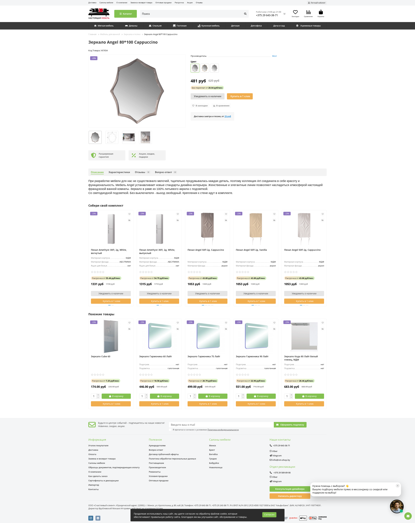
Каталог (127, 13)
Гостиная (181, 25)
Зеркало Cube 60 (100, 356)
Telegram (277, 455)
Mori (274, 55)
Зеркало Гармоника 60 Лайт (155, 356)
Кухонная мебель (211, 25)
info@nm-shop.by (281, 459)
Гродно (213, 458)
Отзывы (199, 2)
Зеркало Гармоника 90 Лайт (252, 356)
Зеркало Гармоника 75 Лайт (204, 356)
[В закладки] (129, 214)
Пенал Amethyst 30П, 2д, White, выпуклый (157, 251)
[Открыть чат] (397, 506)
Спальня (157, 25)
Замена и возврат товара (141, 2)
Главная (92, 34)
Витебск (213, 454)
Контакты (93, 489)
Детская (235, 25)
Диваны (133, 25)
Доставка (92, 2)
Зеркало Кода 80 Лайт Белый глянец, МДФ (301, 358)
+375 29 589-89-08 (281, 472)
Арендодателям (157, 445)
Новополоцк (215, 467)
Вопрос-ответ (165, 172)
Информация (97, 439)
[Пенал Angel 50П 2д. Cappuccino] (207, 228)
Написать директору (290, 496)
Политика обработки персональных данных (172, 458)
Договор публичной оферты (164, 454)
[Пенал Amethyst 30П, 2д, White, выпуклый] (159, 228)
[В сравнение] (129, 220)
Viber (275, 451)
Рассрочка (179, 2)
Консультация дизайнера (289, 488)
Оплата (92, 454)
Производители (157, 467)
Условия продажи (158, 476)
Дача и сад (279, 25)
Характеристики (119, 172)
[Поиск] (245, 14)
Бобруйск (214, 463)
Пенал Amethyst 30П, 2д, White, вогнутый (109, 251)
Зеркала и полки (132, 34)
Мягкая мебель (106, 25)
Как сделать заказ (97, 476)
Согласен (269, 514)
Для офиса (256, 25)
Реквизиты (155, 471)
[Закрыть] (398, 486)
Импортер (93, 484)
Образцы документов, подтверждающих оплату (114, 467)
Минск (212, 445)
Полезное (155, 439)
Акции (190, 2)
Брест (212, 449)
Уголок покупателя (98, 445)
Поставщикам (156, 463)
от (207, 87)
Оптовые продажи (163, 2)
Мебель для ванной (110, 34)
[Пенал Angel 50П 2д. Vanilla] (255, 228)
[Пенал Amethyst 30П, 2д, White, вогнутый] (111, 228)
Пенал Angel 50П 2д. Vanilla (251, 249)
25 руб (228, 116)
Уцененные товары (310, 25)
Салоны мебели (106, 2)
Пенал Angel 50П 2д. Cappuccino (206, 249)
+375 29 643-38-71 (267, 15)
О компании (121, 2)
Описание (97, 172)
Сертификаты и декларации (103, 480)
